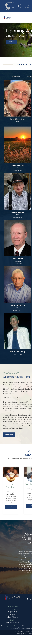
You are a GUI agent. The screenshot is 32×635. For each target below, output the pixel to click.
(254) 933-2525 (12, 612)
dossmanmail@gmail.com (12, 622)
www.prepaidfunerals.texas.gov (12, 626)
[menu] (29, 7)
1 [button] (30, 55)
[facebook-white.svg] (27, 600)
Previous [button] (27, 582)
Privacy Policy (22, 633)
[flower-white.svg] (30, 600)
